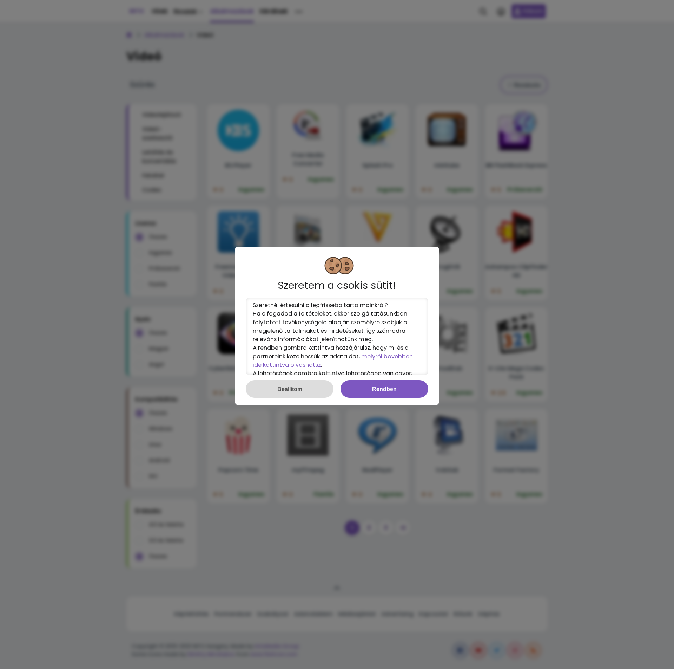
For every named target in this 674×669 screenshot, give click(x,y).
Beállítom (289, 389)
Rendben (384, 389)
